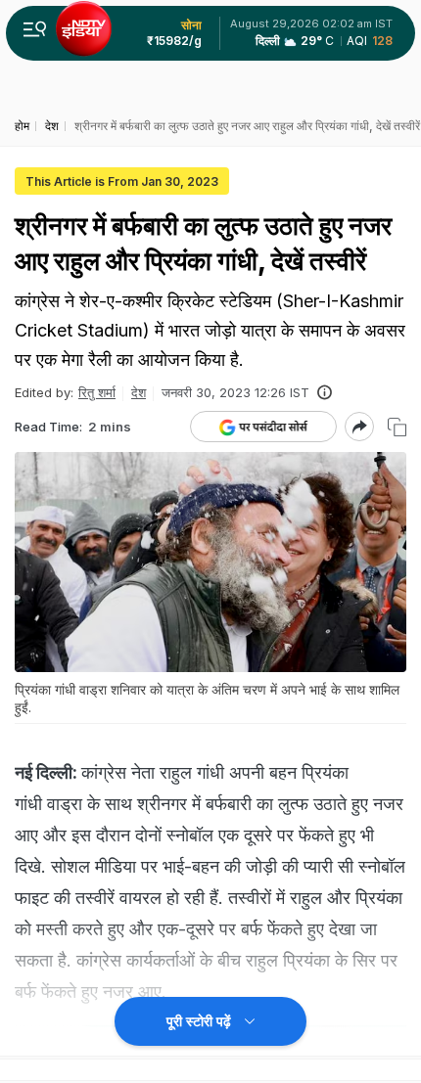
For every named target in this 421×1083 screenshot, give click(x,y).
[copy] (397, 427)
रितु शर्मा (97, 392)
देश (138, 392)
